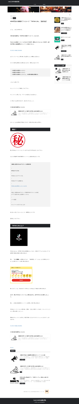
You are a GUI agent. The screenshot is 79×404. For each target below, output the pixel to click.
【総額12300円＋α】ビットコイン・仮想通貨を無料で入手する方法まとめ (66, 19)
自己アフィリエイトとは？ (66, 37)
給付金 (44, 4)
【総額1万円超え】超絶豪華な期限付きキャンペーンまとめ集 (32, 355)
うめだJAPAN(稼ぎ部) (13, 1)
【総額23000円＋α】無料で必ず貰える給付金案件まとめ (31, 366)
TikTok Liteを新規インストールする (19, 186)
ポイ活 (35, 4)
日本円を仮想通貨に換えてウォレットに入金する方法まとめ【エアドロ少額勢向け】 (66, 29)
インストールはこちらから (16, 50)
